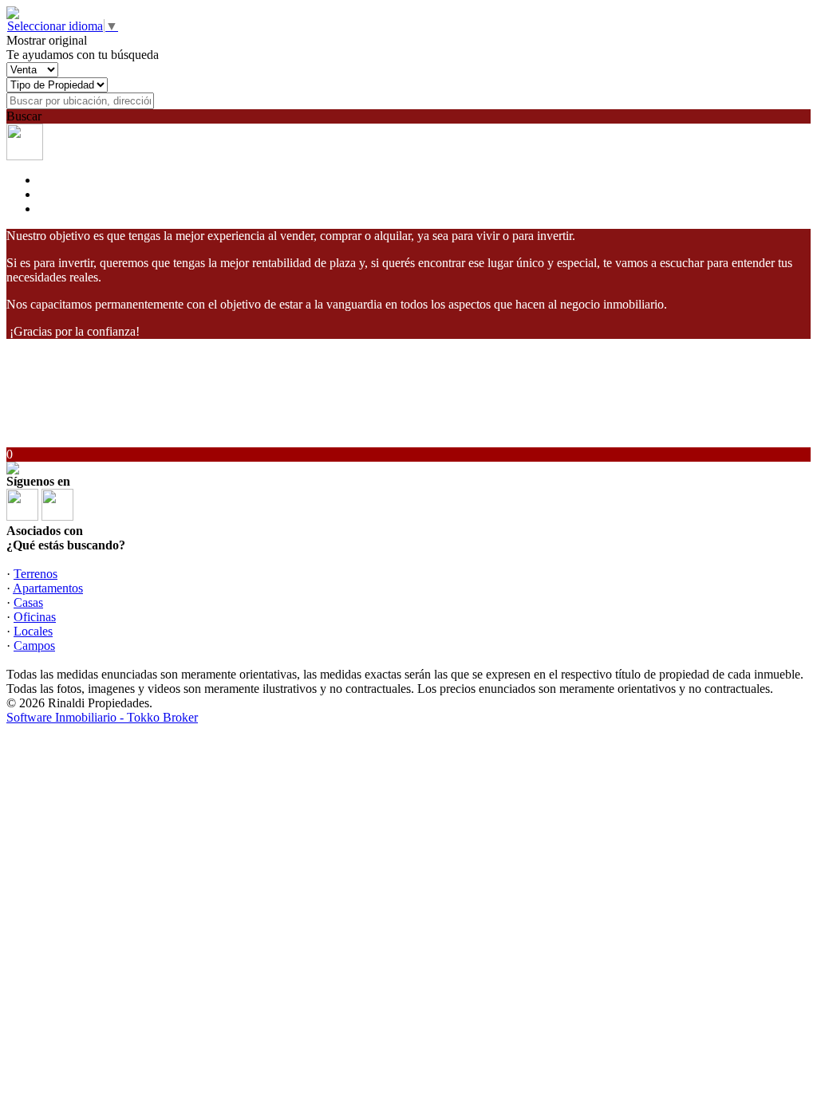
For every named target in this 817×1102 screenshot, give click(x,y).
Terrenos (35, 574)
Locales (33, 631)
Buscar (23, 116)
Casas (28, 602)
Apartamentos (48, 588)
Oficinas (35, 617)
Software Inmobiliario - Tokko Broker (102, 717)
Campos (34, 645)
